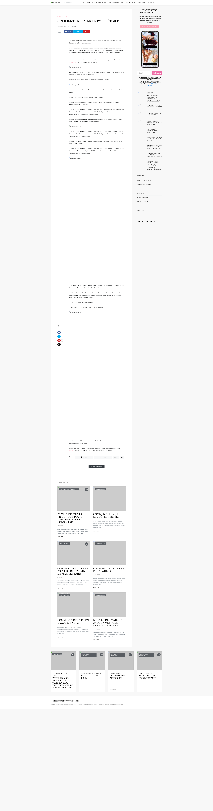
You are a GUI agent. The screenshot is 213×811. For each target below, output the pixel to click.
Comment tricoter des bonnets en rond (91, 675)
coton (112, 441)
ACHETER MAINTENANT (150, 26)
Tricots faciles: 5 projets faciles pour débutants (154, 122)
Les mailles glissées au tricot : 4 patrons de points (154, 138)
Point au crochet (114, 2)
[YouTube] (151, 221)
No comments (74, 26)
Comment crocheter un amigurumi (117, 675)
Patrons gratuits (152, 2)
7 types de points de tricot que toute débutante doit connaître (71, 518)
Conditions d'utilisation (103, 704)
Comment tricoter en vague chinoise (73, 621)
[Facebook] (139, 221)
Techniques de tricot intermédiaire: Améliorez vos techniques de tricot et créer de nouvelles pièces (153, 97)
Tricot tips (74, 489)
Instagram (71, 450)
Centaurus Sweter (73, 62)
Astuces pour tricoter (90, 2)
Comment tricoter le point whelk (108, 570)
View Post (60, 536)
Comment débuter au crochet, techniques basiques (154, 154)
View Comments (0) (96, 466)
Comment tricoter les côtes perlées (106, 515)
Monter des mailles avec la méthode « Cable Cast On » (107, 623)
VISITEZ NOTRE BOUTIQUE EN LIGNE (65, 701)
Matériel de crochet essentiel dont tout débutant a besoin (154, 146)
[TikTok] (155, 221)
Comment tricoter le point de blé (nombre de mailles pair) (73, 571)
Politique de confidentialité (116, 704)
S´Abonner (157, 73)
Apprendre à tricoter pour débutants (152, 130)
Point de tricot (102, 2)
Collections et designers (128, 2)
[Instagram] (143, 221)
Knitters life (142, 2)
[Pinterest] (147, 221)
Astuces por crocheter (144, 180)
